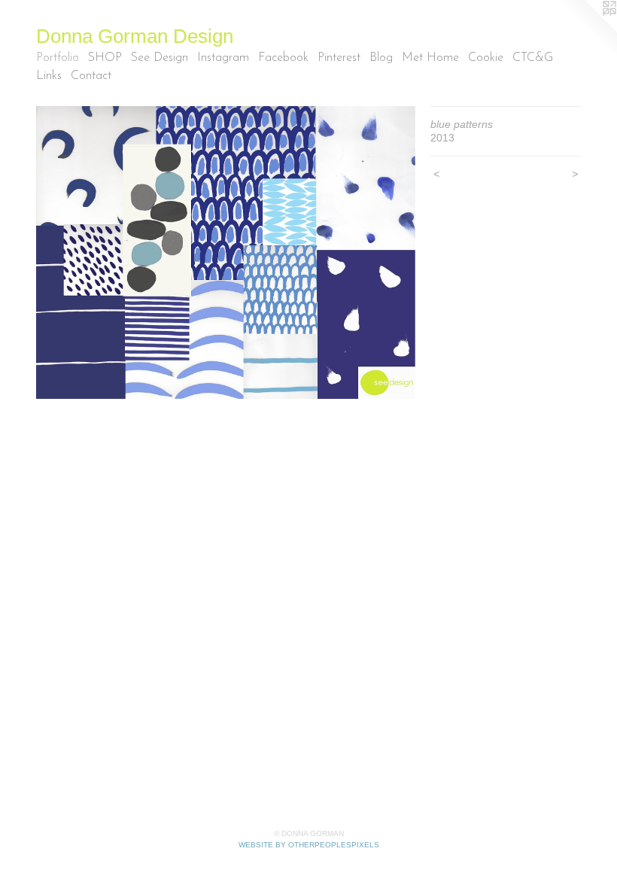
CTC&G (532, 58)
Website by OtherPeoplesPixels (309, 845)
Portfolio (57, 58)
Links (49, 76)
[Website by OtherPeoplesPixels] (587, 30)
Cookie (485, 58)
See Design (159, 58)
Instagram (223, 58)
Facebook (283, 58)
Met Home (430, 58)
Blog (381, 58)
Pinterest (339, 58)
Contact (91, 76)
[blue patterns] (225, 252)
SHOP (105, 58)
